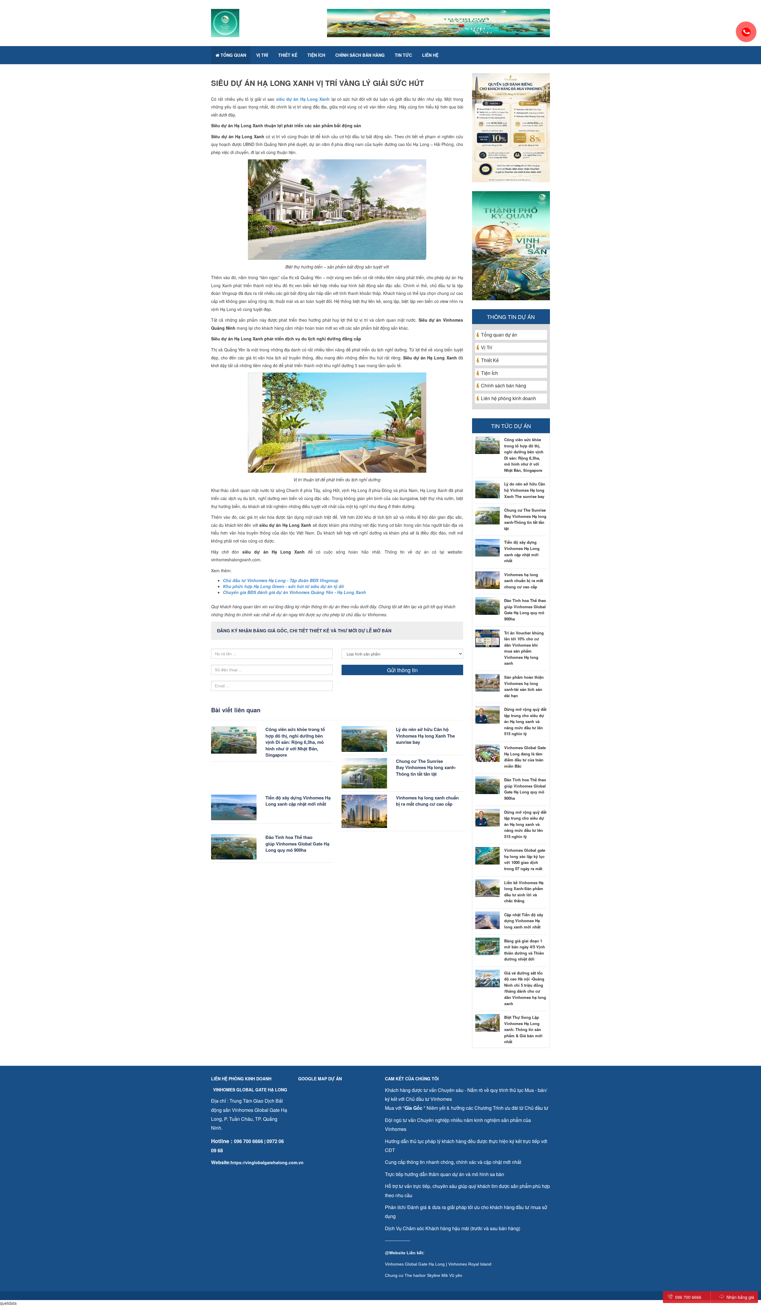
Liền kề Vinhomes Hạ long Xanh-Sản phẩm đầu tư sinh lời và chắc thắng (523, 892)
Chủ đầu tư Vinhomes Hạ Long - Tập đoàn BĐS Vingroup (280, 580)
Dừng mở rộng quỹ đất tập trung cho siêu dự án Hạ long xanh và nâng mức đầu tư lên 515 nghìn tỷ (525, 721)
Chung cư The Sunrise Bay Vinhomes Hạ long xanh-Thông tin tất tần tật (426, 767)
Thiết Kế (287, 55)
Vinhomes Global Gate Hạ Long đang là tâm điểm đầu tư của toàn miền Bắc (525, 757)
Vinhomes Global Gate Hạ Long (415, 1264)
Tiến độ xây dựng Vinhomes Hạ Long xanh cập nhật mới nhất (298, 800)
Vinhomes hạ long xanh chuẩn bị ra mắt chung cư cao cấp (427, 800)
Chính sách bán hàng (360, 55)
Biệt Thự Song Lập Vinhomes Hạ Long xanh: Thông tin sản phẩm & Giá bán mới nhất (523, 1029)
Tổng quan (232, 55)
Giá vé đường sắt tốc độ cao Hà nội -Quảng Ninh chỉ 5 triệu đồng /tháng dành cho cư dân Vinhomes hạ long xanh (525, 988)
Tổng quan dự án (499, 334)
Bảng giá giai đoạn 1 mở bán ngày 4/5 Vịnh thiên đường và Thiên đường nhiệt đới (524, 950)
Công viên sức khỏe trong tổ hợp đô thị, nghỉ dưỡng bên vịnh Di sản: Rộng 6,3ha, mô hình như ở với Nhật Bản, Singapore (295, 742)
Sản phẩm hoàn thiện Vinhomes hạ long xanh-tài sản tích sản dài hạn (524, 686)
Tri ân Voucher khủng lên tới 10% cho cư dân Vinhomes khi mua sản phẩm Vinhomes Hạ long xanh (524, 648)
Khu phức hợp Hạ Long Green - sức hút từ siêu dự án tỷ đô (283, 586)
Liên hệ (430, 55)
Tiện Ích (316, 55)
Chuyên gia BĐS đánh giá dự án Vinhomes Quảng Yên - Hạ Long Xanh (294, 592)
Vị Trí (262, 55)
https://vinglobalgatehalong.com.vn (267, 1162)
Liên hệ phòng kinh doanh (508, 398)
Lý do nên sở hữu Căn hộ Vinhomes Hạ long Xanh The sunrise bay (425, 735)
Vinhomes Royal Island (469, 1264)
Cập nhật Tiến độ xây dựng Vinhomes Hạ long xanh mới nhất (523, 921)
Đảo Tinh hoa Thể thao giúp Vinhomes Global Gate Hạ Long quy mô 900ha (297, 843)
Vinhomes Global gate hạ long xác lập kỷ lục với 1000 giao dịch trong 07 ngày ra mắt (524, 859)
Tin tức (403, 55)
